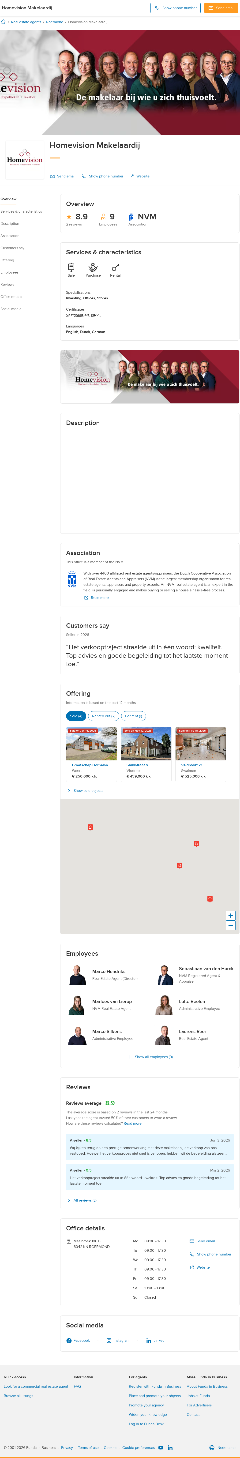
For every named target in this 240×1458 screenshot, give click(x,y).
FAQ (77, 1386)
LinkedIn (161, 1340)
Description (9, 223)
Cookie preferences (138, 1447)
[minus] (231, 925)
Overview (8, 199)
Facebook (82, 1340)
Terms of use (88, 1447)
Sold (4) (76, 716)
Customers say (12, 248)
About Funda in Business (207, 1386)
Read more (100, 597)
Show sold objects (88, 790)
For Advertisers (199, 1405)
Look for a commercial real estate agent (36, 1386)
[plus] (231, 916)
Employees (9, 272)
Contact (193, 1414)
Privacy (67, 1447)
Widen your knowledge (148, 1414)
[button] (90, 827)
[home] (4, 21)
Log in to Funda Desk (146, 1424)
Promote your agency (146, 1405)
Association (9, 235)
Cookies (110, 1447)
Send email (66, 176)
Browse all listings (18, 1396)
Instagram (122, 1340)
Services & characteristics (21, 211)
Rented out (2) (103, 716)
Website (143, 176)
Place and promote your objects (155, 1396)
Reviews (7, 284)
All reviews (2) (85, 1200)
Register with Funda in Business (155, 1386)
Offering (7, 260)
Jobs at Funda (198, 1396)
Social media (10, 309)
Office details (11, 296)
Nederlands (227, 1447)
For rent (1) (133, 716)
